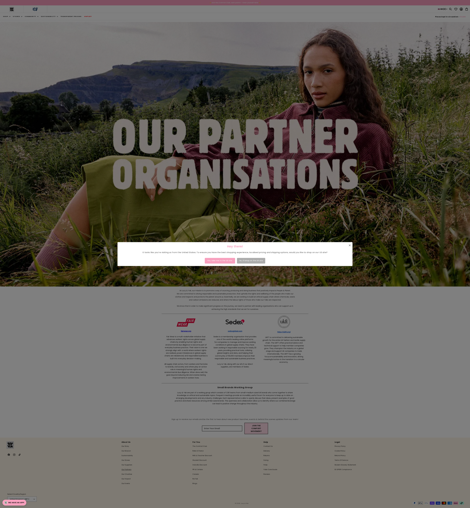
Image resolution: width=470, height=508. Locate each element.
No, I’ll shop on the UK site (251, 260)
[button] (14, 503)
